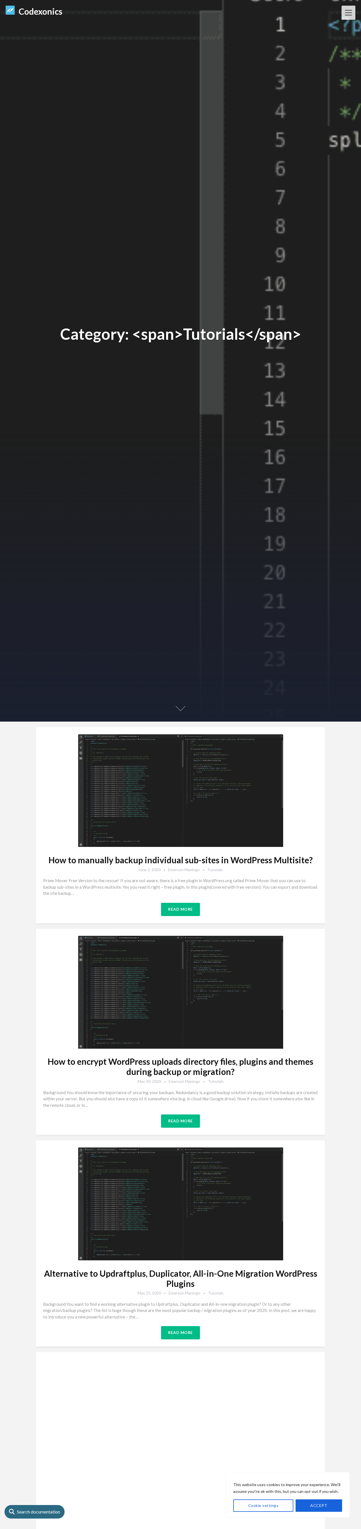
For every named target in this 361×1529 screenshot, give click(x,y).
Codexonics (40, 11)
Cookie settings (263, 1505)
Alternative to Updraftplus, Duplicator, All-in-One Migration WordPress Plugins (180, 1278)
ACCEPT (318, 1505)
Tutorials (215, 869)
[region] (288, 1495)
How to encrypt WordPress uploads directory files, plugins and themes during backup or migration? (180, 1066)
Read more (180, 909)
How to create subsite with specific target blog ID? (180, 1485)
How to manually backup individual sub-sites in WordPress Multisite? (181, 860)
